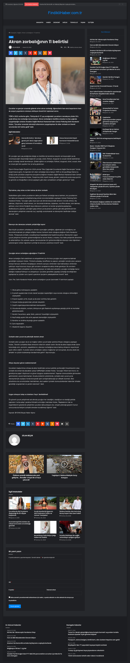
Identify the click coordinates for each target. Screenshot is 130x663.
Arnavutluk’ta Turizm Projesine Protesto (110, 109)
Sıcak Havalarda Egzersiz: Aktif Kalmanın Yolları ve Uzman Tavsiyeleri (43, 513)
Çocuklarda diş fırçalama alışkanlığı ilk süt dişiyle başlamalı (18, 513)
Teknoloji (74, 22)
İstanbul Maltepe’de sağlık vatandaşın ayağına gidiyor (70, 536)
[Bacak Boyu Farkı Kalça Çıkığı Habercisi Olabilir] (45, 527)
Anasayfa (39, 22)
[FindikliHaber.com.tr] (65, 12)
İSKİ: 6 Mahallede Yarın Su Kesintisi (111, 155)
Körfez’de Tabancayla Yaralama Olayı (104, 40)
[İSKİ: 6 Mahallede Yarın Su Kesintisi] (95, 156)
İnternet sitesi (51, 590)
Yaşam (83, 22)
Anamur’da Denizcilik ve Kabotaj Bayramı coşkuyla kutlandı (58, 4)
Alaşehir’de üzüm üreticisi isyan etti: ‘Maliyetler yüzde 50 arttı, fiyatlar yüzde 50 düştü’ (105, 186)
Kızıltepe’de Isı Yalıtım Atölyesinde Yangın (111, 130)
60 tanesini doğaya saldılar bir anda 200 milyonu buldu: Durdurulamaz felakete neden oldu (105, 204)
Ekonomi (56, 22)
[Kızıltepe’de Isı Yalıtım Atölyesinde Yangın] (95, 132)
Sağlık (65, 22)
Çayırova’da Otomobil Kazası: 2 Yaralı (104, 86)
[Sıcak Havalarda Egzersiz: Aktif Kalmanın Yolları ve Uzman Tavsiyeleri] (45, 503)
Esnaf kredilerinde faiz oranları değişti (111, 100)
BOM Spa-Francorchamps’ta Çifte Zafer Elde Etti (112, 177)
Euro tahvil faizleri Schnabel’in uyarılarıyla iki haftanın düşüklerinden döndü (105, 93)
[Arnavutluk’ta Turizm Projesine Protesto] (95, 111)
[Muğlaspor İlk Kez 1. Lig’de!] (95, 61)
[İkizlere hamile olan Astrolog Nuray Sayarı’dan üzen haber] (71, 503)
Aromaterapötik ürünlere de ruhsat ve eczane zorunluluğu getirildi (20, 524)
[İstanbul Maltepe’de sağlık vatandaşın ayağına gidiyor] (71, 527)
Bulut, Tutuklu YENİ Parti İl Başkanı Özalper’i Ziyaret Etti (102, 147)
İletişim (91, 22)
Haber (48, 22)
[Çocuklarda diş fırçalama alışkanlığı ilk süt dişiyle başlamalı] (20, 503)
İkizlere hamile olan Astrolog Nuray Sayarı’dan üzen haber (70, 512)
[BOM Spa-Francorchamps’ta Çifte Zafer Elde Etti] (95, 177)
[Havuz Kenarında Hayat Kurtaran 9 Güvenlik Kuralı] (52, 140)
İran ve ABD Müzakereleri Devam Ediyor (104, 45)
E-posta (12, 590)
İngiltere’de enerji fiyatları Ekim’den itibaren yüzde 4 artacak (103, 195)
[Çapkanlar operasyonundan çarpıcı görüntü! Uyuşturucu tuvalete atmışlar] (95, 120)
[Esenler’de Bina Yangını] (95, 80)
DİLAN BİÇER (16, 47)
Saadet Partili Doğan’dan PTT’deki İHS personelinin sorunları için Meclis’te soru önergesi (105, 69)
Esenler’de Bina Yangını (111, 77)
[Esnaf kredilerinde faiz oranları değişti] (95, 102)
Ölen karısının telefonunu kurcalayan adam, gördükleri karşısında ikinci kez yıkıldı (112, 166)
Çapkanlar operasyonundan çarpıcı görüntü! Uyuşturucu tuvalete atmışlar (112, 120)
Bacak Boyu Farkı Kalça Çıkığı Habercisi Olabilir (45, 536)
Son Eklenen (105, 32)
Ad (10, 582)
